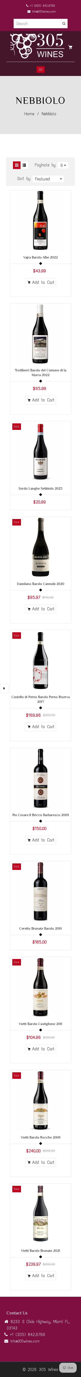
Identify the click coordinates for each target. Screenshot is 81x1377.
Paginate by (45, 164)
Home (29, 113)
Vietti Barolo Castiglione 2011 (40, 1024)
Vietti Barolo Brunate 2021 (40, 1251)
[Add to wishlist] (65, 220)
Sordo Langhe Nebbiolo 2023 (40, 489)
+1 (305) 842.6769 (42, 6)
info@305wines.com (43, 11)
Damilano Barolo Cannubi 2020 (40, 584)
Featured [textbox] (42, 178)
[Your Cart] (71, 46)
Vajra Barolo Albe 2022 (40, 257)
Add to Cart (43, 282)
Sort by (25, 178)
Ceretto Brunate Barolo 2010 (40, 929)
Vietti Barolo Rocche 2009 (40, 1137)
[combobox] (63, 165)
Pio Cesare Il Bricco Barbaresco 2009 (40, 815)
